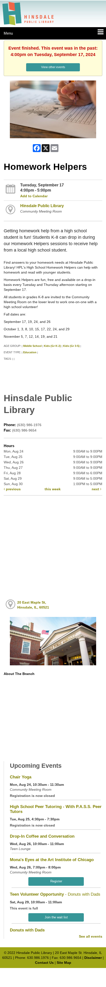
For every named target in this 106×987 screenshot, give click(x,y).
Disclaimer (93, 958)
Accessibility (63, 973)
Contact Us (44, 963)
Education (29, 352)
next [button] (96, 489)
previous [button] (13, 489)
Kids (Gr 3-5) (71, 345)
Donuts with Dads (27, 930)
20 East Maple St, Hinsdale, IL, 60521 (33, 604)
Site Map (64, 963)
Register (56, 881)
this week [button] (53, 489)
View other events (53, 67)
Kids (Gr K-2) (52, 345)
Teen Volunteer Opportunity (55, 894)
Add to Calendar (34, 196)
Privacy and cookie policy (31, 973)
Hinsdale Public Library (42, 205)
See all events (90, 936)
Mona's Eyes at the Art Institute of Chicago (52, 859)
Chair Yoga (20, 777)
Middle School (32, 345)
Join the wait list (56, 917)
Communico (85, 973)
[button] (101, 32)
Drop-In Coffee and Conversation (42, 836)
